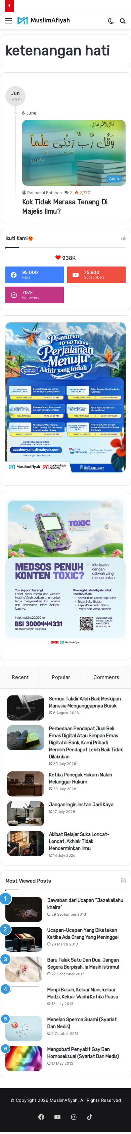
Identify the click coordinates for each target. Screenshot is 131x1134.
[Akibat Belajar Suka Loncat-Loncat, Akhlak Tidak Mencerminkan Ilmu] (25, 843)
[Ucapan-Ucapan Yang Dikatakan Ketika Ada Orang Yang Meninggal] (23, 939)
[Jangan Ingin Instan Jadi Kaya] (25, 813)
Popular (61, 677)
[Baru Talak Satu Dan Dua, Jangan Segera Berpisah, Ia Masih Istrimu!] (23, 969)
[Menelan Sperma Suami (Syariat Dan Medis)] (23, 1028)
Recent (20, 677)
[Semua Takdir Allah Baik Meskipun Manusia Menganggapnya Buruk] (25, 708)
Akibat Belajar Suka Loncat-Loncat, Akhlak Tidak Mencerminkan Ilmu (79, 841)
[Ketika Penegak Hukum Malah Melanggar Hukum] (25, 784)
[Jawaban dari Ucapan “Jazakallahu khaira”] (23, 909)
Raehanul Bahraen (44, 192)
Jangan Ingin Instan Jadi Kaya (81, 805)
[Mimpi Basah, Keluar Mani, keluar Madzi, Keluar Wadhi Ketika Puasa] (23, 998)
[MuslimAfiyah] (44, 20)
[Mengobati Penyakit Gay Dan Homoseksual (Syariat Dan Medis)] (23, 1058)
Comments (106, 677)
